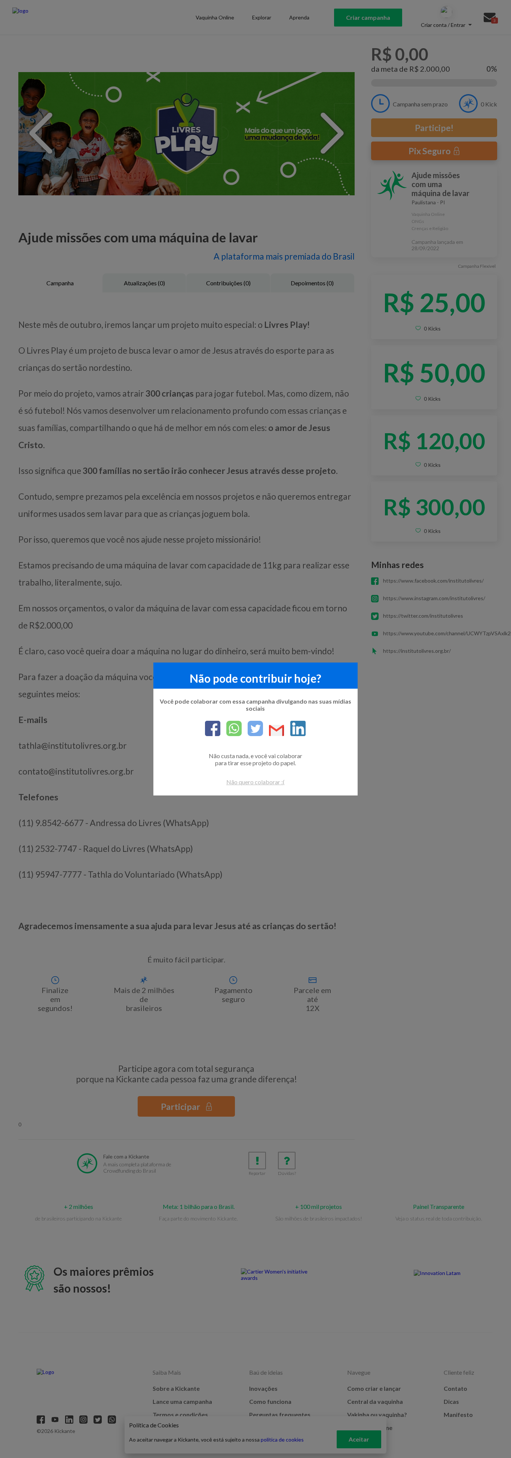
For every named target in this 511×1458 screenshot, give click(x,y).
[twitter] (252, 729)
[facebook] (212, 729)
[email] (273, 731)
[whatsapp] (231, 729)
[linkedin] (295, 729)
